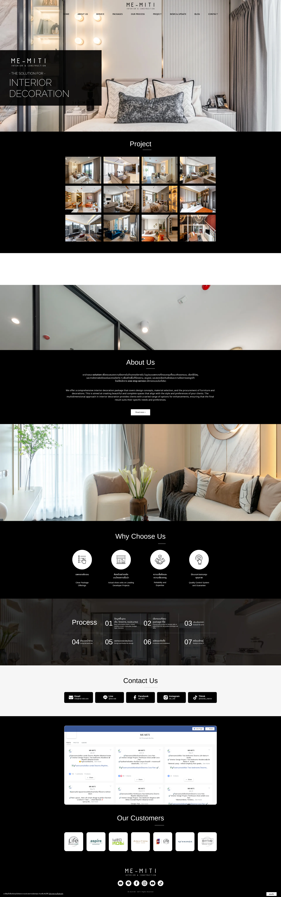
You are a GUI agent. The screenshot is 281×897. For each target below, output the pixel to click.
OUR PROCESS (138, 14)
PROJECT (157, 14)
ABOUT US (83, 14)
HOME (66, 14)
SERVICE (100, 14)
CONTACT (213, 14)
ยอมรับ (271, 894)
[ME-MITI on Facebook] (71, 733)
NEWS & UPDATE (178, 14)
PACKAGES (118, 14)
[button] (21, 66)
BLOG (197, 14)
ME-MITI (145, 735)
